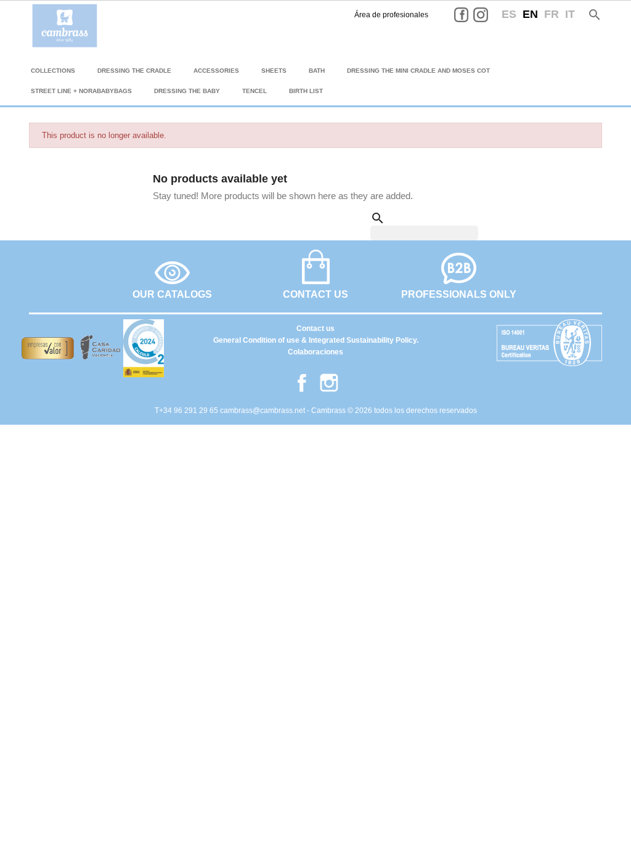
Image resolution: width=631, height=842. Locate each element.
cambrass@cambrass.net (263, 410)
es (509, 14)
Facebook (470, 14)
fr (551, 14)
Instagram (490, 14)
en (530, 14)
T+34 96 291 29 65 (187, 410)
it (570, 14)
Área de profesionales (391, 14)
